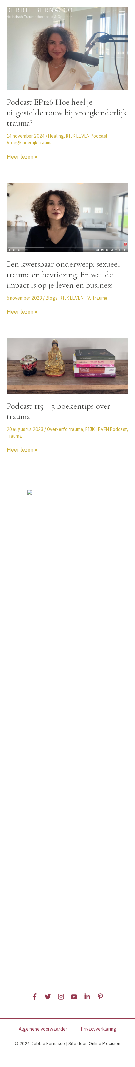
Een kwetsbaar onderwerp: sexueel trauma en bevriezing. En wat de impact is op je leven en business (63, 274)
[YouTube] (74, 996)
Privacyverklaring (98, 1029)
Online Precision (104, 1043)
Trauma (99, 298)
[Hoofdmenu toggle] (121, 13)
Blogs (52, 298)
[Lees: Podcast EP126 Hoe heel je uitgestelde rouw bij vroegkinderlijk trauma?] (67, 48)
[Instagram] (61, 996)
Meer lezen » (22, 157)
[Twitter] (48, 996)
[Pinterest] (100, 996)
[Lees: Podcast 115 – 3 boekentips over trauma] (67, 365)
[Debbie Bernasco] (39, 13)
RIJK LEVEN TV (75, 298)
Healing (56, 136)
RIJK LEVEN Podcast (87, 136)
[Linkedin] (87, 996)
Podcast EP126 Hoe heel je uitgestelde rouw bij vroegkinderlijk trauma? (67, 112)
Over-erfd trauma (65, 429)
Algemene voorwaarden (43, 1029)
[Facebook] (34, 996)
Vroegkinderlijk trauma (30, 143)
